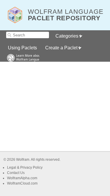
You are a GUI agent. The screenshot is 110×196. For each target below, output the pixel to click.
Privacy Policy (31, 167)
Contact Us (16, 173)
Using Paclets (22, 47)
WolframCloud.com (22, 183)
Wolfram (22, 160)
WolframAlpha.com (22, 178)
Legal (12, 167)
